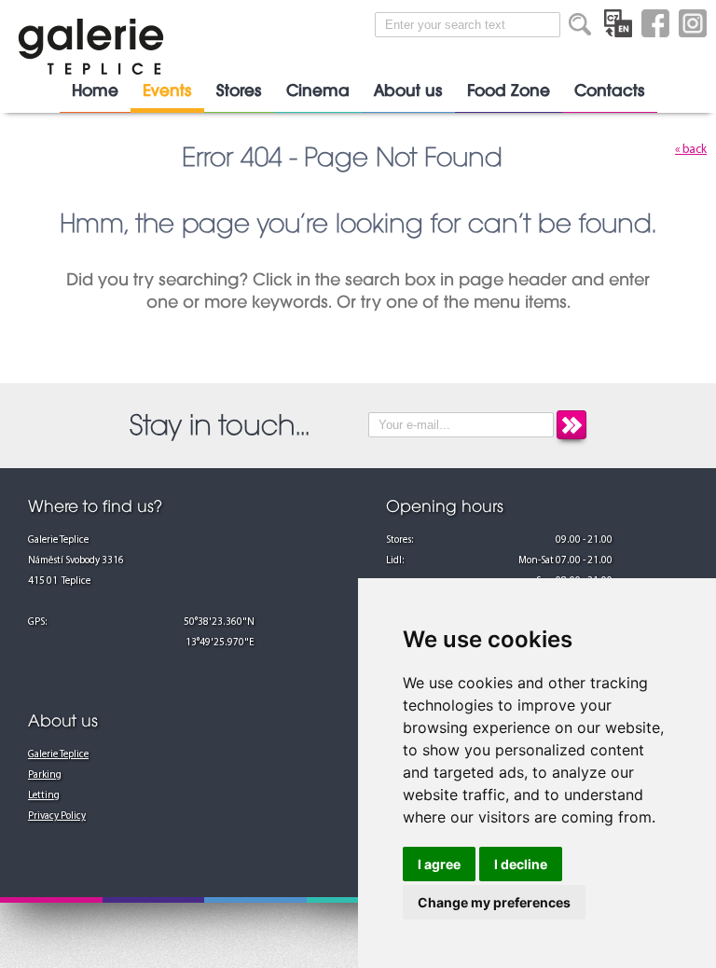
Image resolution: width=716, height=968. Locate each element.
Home (95, 90)
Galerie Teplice (58, 755)
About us (408, 90)
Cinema (318, 90)
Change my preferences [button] (494, 902)
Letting (44, 796)
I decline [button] (520, 864)
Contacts (609, 90)
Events (167, 90)
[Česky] (618, 23)
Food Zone (508, 90)
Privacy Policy (57, 816)
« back (691, 150)
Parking (45, 775)
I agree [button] (439, 864)
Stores (239, 90)
